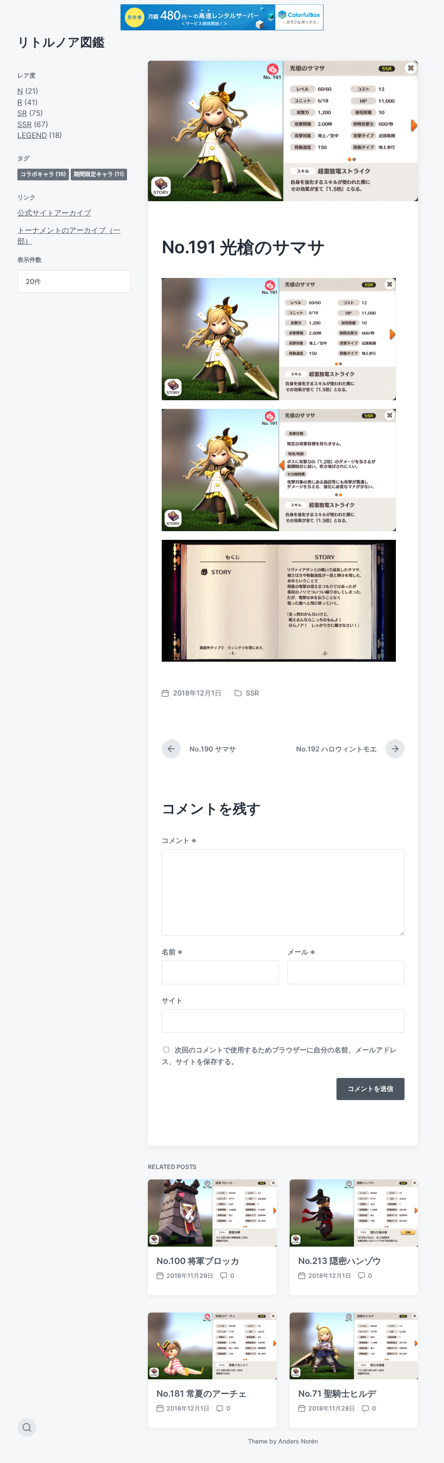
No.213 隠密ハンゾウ (340, 1261)
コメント (179, 840)
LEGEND (32, 135)
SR (22, 113)
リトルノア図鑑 (60, 42)
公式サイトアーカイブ (54, 213)
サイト (172, 1000)
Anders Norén (298, 1441)
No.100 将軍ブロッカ (198, 1261)
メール (301, 951)
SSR (24, 124)
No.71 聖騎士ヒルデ (337, 1393)
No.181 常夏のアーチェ (202, 1393)
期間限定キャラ (99, 173)
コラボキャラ (43, 173)
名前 (172, 951)
